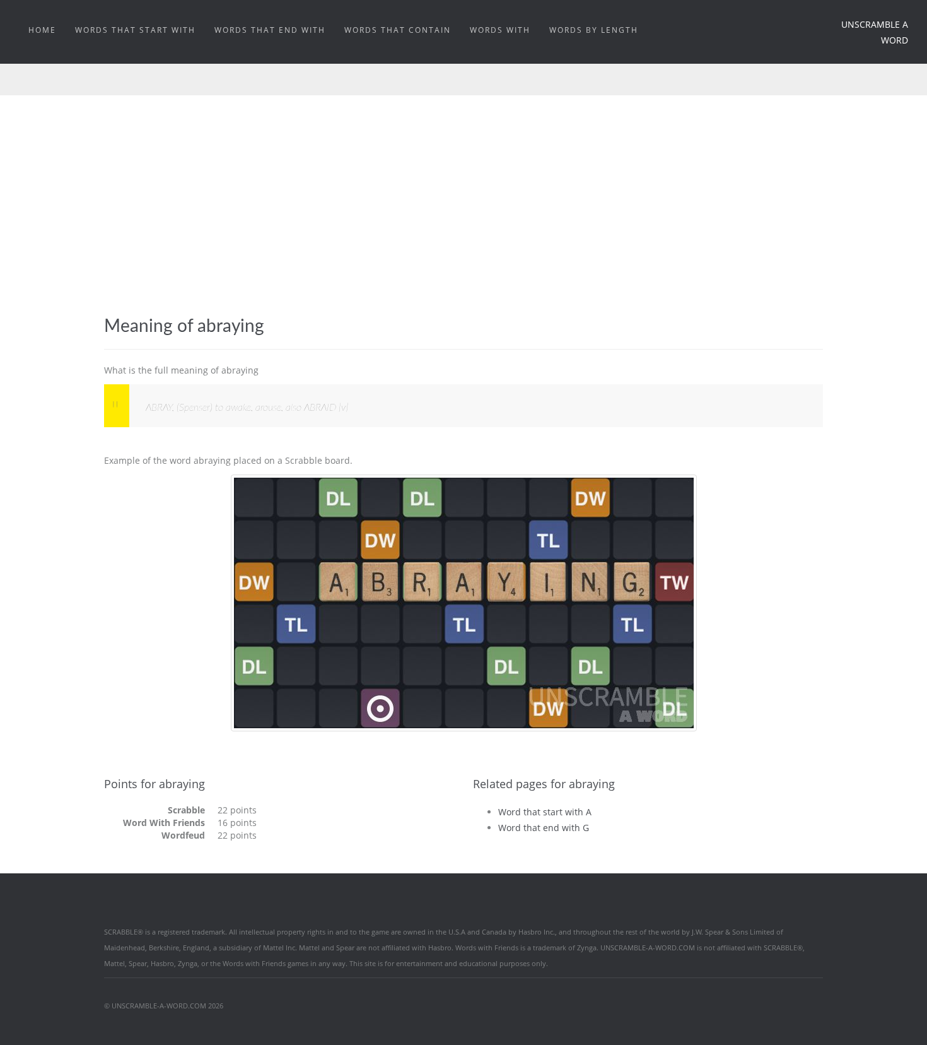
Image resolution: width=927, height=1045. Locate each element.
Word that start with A (545, 812)
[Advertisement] (463, 221)
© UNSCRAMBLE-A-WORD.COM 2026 (163, 1005)
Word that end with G (543, 828)
